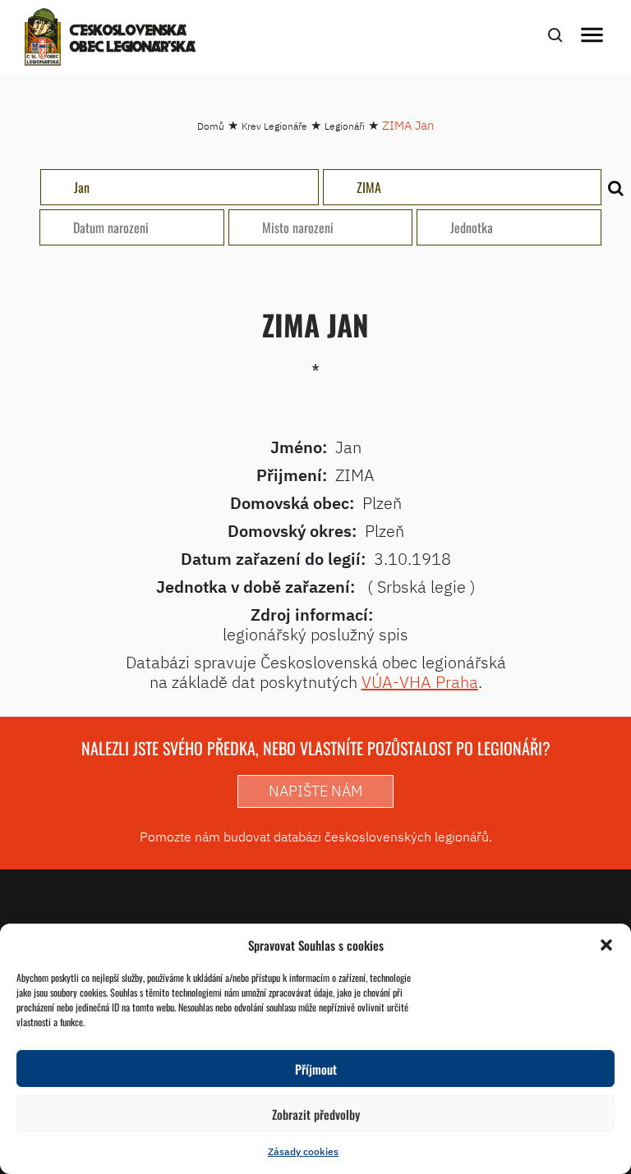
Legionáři (345, 126)
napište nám (315, 791)
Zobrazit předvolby (316, 1114)
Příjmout (316, 1069)
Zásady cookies (303, 1151)
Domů (210, 126)
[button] (606, 945)
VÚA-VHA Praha (420, 682)
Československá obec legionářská (133, 39)
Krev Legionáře (274, 126)
